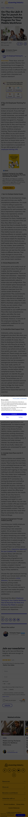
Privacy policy (16, 398)
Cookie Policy (23, 398)
